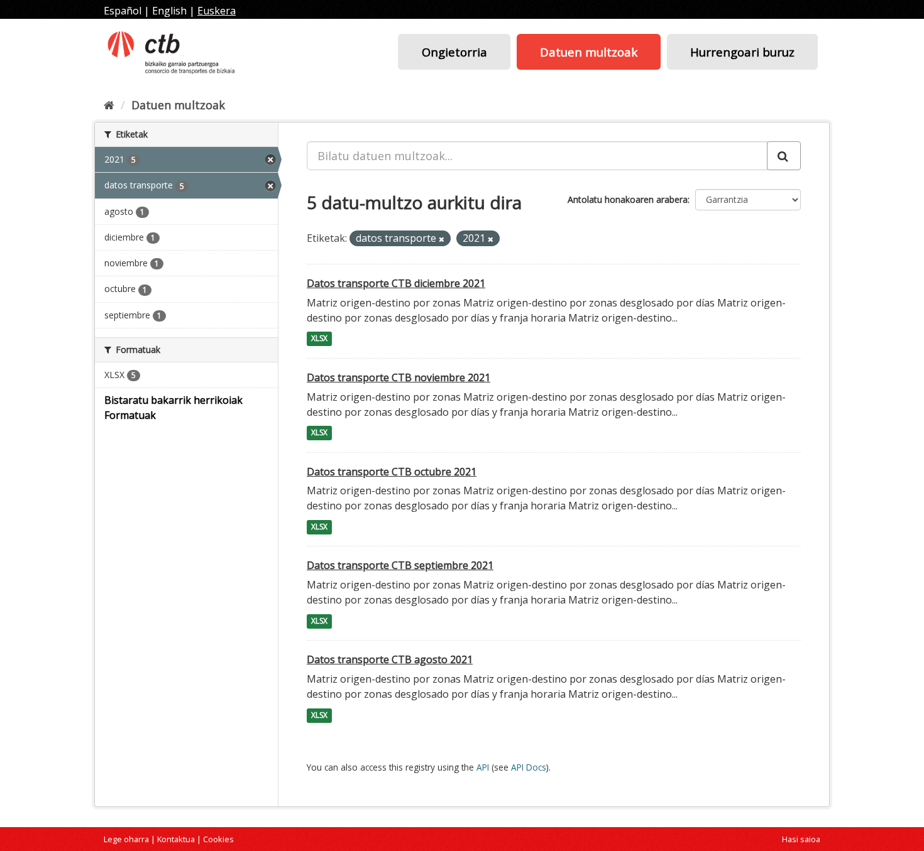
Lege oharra (126, 839)
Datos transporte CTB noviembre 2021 (398, 377)
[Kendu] (441, 239)
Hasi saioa (801, 839)
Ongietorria (454, 52)
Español (122, 11)
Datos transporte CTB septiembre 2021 (400, 565)
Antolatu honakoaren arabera (628, 199)
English (169, 11)
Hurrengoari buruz (742, 52)
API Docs (528, 767)
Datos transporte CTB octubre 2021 (391, 472)
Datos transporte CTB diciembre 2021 (396, 283)
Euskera (216, 11)
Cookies (218, 839)
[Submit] (784, 155)
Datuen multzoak (588, 52)
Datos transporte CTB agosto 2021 (390, 659)
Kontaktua (176, 839)
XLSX (319, 338)
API (482, 767)
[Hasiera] (109, 104)
